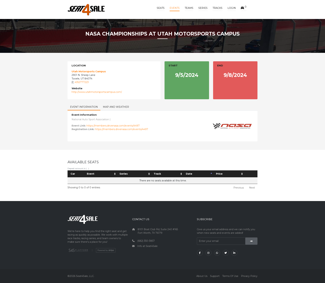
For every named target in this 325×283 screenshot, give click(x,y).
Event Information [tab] (84, 106)
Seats (161, 7)
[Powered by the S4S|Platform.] (78, 250)
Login (232, 7)
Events (175, 7)
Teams (189, 7)
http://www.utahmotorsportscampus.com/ (97, 91)
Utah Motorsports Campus (89, 71)
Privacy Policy (249, 276)
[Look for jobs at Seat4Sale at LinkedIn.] (234, 253)
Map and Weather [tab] (116, 106)
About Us (201, 276)
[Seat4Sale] (98, 221)
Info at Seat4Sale (147, 246)
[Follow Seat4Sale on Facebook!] (200, 253)
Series (203, 7)
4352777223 (82, 82)
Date (189, 173)
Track (157, 173)
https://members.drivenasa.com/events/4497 (113, 125)
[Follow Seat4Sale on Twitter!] (226, 253)
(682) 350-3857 (146, 240)
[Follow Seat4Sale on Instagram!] (208, 253)
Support (215, 276)
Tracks (217, 7)
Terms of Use (230, 276)
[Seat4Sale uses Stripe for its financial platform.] (105, 250)
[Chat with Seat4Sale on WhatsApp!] (217, 253)
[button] (243, 8)
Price (219, 173)
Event (90, 173)
